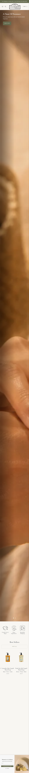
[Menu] (2, 6)
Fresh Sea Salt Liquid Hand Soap (21, 669)
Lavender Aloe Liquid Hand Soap (8, 669)
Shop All (14, 646)
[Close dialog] (28, 755)
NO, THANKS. (7, 768)
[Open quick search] (5, 6)
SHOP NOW (7, 23)
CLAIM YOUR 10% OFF (7, 766)
